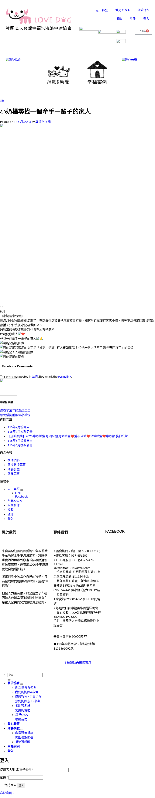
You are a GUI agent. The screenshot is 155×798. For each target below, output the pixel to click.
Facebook (21, 496)
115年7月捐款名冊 (20, 431)
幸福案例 (14, 746)
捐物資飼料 (22, 741)
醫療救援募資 (17, 464)
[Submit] (9, 679)
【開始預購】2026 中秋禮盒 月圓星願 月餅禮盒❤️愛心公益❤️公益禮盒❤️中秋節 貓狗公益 (68, 436)
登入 (146, 18)
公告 (2, 100)
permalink (64, 376)
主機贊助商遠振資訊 (77, 662)
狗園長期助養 (24, 737)
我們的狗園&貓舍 (26, 692)
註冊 (133, 18)
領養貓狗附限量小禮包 (15, 415)
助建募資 (14, 473)
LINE (18, 493)
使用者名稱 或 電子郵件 (16, 769)
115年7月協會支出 (20, 427)
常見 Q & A (122, 10)
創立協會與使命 (25, 687)
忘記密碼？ (7, 793)
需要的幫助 (22, 710)
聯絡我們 (21, 719)
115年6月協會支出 (20, 440)
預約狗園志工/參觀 (27, 701)
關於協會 (14, 683)
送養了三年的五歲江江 (15, 410)
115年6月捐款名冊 (20, 445)
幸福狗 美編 (43, 121)
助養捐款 (14, 728)
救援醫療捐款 (24, 732)
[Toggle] (21, 490)
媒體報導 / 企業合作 (28, 696)
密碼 (4, 777)
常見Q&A (21, 714)
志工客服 (102, 10)
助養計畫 (14, 469)
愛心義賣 (14, 723)
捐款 (119, 18)
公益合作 (143, 10)
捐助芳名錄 (22, 705)
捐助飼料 (14, 460)
